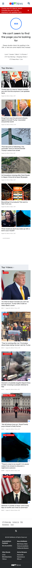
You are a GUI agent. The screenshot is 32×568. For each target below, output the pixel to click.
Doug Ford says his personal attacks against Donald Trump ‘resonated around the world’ (14, 120)
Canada (11, 54)
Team (12, 524)
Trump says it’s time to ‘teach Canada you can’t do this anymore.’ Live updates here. (15, 91)
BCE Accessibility (7, 545)
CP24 (3, 554)
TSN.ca (4, 559)
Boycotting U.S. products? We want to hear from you (14, 203)
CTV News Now (14, 59)
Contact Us (15, 522)
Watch (17, 54)
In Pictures (23, 54)
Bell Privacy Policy (22, 543)
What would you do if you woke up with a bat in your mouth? (15, 230)
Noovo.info (20, 554)
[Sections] (3, 3)
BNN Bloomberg (7, 556)
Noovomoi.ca (21, 556)
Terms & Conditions (22, 546)
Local (6, 54)
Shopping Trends (22, 57)
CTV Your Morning (10, 57)
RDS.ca (19, 559)
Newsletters (5, 524)
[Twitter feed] (16, 531)
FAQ (21, 522)
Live (21, 59)
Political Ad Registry (23, 548)
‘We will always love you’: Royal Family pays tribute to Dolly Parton (14, 425)
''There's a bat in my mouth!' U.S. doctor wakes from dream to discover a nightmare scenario (15, 466)
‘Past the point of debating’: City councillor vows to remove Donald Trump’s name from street (13, 148)
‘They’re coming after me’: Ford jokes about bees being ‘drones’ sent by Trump (15, 344)
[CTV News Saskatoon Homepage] (16, 4)
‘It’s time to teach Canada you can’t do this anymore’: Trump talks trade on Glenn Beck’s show (15, 303)
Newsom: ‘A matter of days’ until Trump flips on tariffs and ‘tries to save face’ (15, 506)
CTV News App (6, 522)
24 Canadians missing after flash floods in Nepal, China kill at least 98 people (15, 176)
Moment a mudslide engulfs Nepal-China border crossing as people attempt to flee (15, 385)
